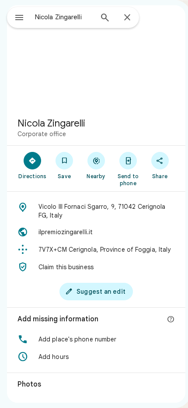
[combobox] (64, 17)
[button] (96, 339)
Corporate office (41, 134)
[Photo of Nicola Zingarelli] (96, 57)
